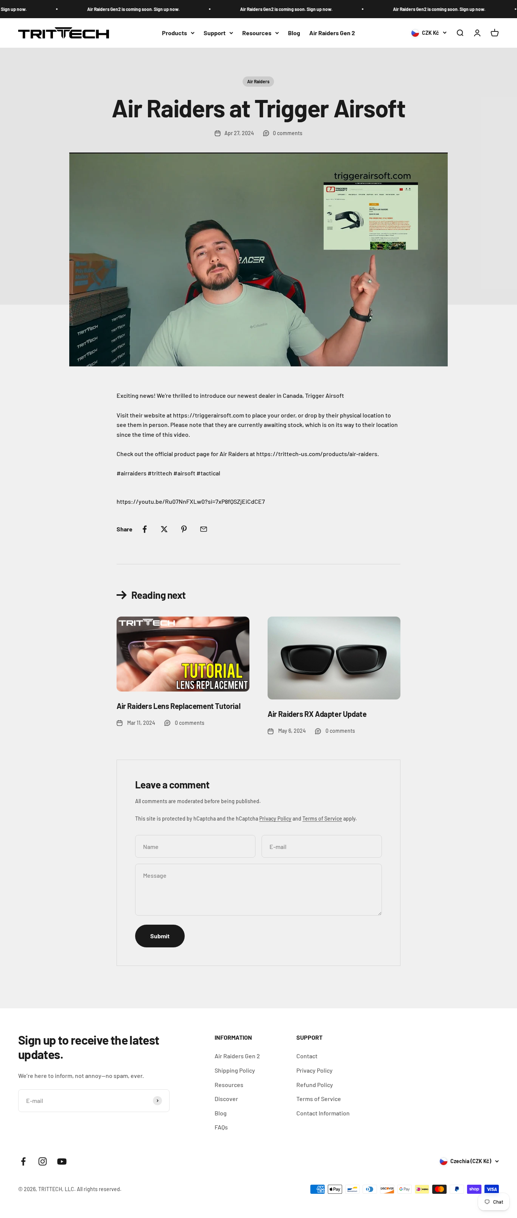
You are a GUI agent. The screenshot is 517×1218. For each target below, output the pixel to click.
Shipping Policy (235, 1070)
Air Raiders (258, 81)
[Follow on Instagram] (42, 1161)
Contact (307, 1055)
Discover (226, 1098)
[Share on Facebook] (144, 529)
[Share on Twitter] (164, 529)
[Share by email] (203, 529)
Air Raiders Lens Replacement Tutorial (178, 705)
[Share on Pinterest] (184, 529)
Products (174, 32)
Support (215, 32)
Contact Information (323, 1113)
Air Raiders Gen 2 (332, 32)
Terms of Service (322, 818)
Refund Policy (314, 1084)
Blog (294, 32)
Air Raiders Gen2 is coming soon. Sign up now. (122, 9)
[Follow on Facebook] (23, 1161)
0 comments (287, 133)
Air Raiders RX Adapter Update (317, 713)
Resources (256, 32)
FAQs (221, 1127)
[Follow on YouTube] (62, 1161)
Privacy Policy (275, 818)
